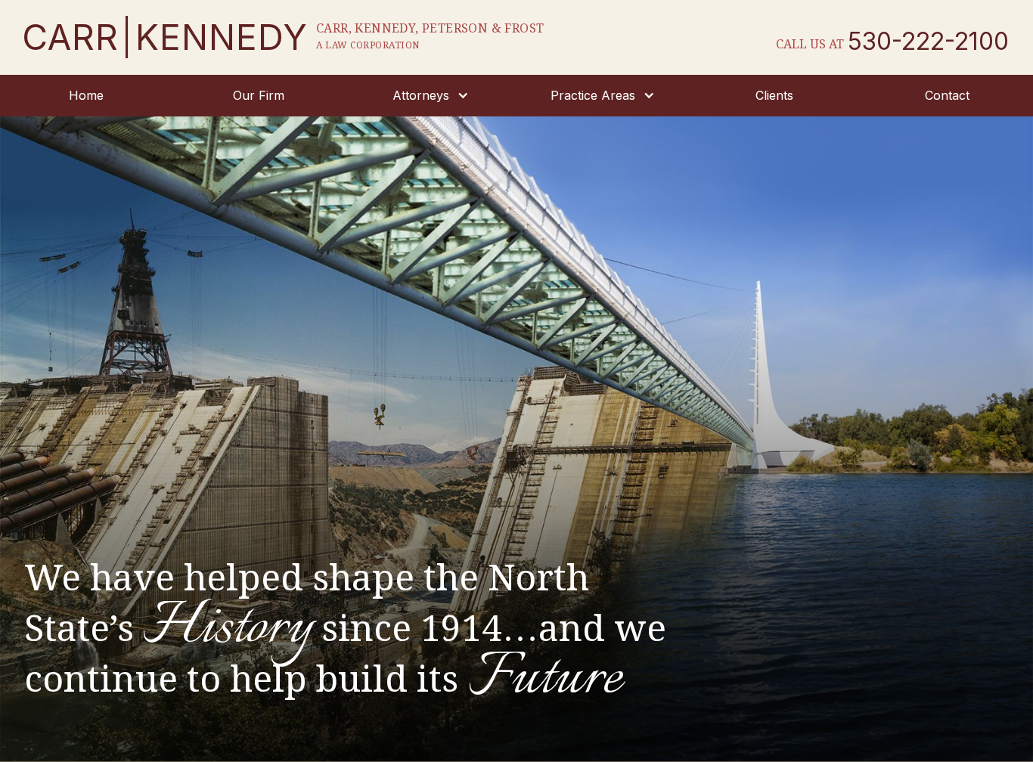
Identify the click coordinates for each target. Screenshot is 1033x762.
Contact (947, 95)
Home (86, 95)
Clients (774, 95)
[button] (430, 95)
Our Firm (258, 95)
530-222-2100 (928, 41)
